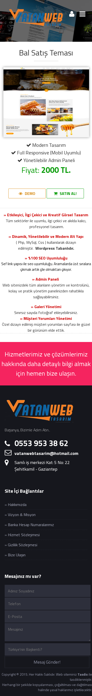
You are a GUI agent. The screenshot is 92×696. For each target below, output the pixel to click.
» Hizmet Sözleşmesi (22, 535)
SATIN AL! (68, 193)
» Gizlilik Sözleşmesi (21, 545)
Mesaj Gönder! (47, 662)
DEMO (29, 193)
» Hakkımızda (15, 504)
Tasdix (83, 674)
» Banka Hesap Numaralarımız (29, 525)
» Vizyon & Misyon (20, 515)
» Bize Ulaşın (15, 555)
